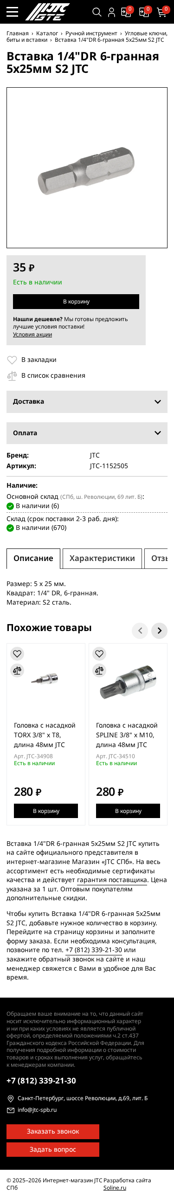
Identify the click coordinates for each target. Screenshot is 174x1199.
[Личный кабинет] (111, 12)
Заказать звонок (53, 1131)
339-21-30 (41, 1081)
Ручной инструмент (91, 33)
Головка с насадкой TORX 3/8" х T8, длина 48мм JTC (45, 735)
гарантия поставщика (112, 880)
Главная (17, 33)
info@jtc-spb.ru (37, 1110)
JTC (95, 455)
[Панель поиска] (97, 12)
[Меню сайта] (12, 12)
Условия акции (32, 334)
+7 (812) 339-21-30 (93, 950)
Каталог (47, 33)
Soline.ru (114, 1188)
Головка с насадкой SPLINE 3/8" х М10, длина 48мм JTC (127, 735)
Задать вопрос (53, 1149)
